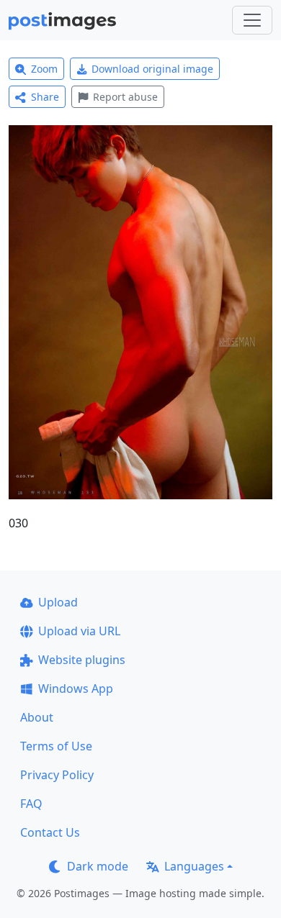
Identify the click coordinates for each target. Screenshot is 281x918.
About (36, 717)
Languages (194, 866)
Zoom (44, 69)
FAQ (31, 804)
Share (45, 97)
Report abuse (125, 97)
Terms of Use (56, 746)
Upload (58, 602)
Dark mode (97, 866)
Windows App (75, 688)
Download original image (152, 69)
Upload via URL (79, 631)
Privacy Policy (57, 775)
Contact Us (50, 832)
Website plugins (81, 660)
